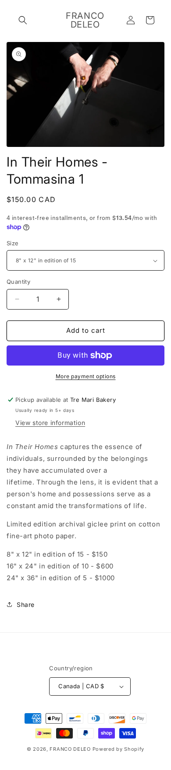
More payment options (86, 376)
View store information (50, 422)
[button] (22, 20)
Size (13, 243)
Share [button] (26, 604)
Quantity (18, 281)
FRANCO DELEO (70, 749)
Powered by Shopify (119, 749)
